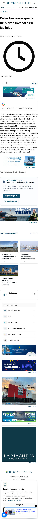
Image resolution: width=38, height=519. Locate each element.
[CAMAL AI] (15, 7)
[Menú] (3, 3)
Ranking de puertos (26, 7)
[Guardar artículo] (2, 82)
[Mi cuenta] (34, 3)
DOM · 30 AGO (6, 8)
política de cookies (14, 500)
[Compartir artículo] (6, 82)
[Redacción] (4, 295)
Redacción (4, 36)
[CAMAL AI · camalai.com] (30, 182)
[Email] (34, 294)
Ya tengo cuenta (10, 201)
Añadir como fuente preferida (19, 105)
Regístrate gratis (11, 196)
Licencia (34, 82)
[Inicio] (19, 3)
